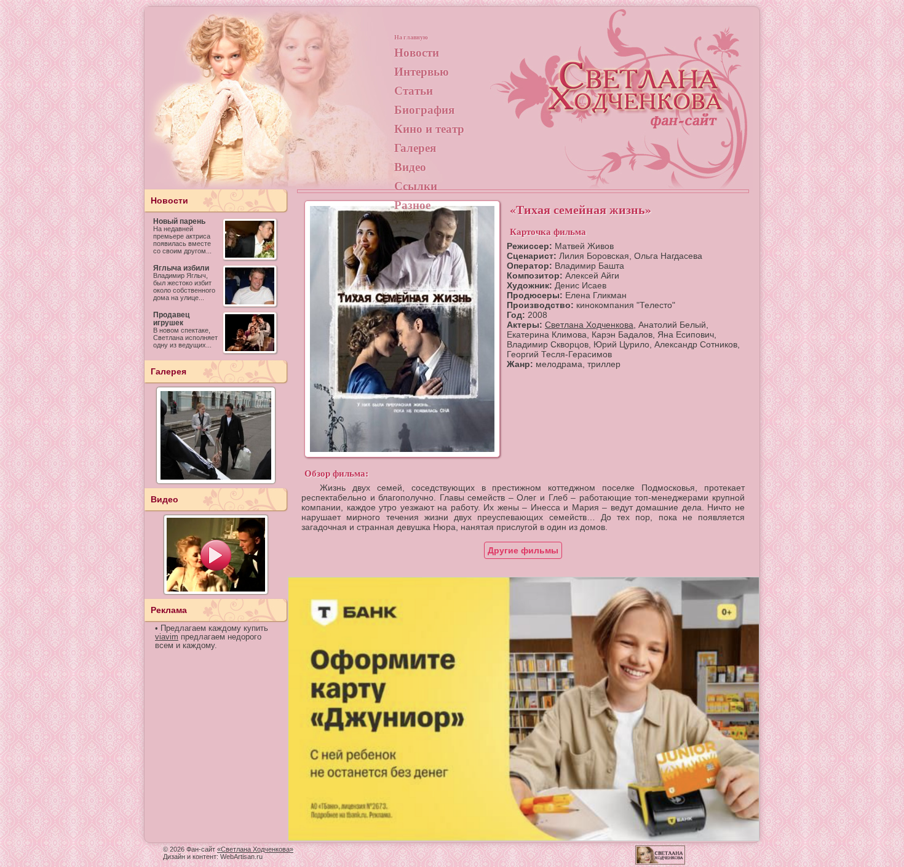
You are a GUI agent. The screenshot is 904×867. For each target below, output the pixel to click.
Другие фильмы (523, 550)
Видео (410, 166)
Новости (416, 52)
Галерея (415, 147)
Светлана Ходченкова (589, 325)
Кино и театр (429, 128)
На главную (411, 37)
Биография (424, 109)
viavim (166, 637)
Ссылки (415, 185)
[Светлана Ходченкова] (636, 102)
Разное (412, 204)
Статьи (413, 90)
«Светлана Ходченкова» (255, 849)
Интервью (421, 71)
